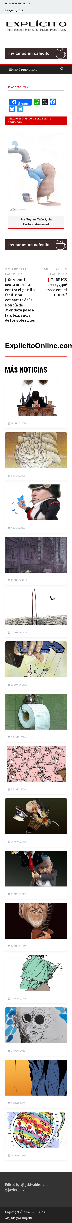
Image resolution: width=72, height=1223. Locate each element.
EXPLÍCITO (38, 1212)
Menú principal (24, 69)
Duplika (27, 1218)
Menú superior (19, 3)
